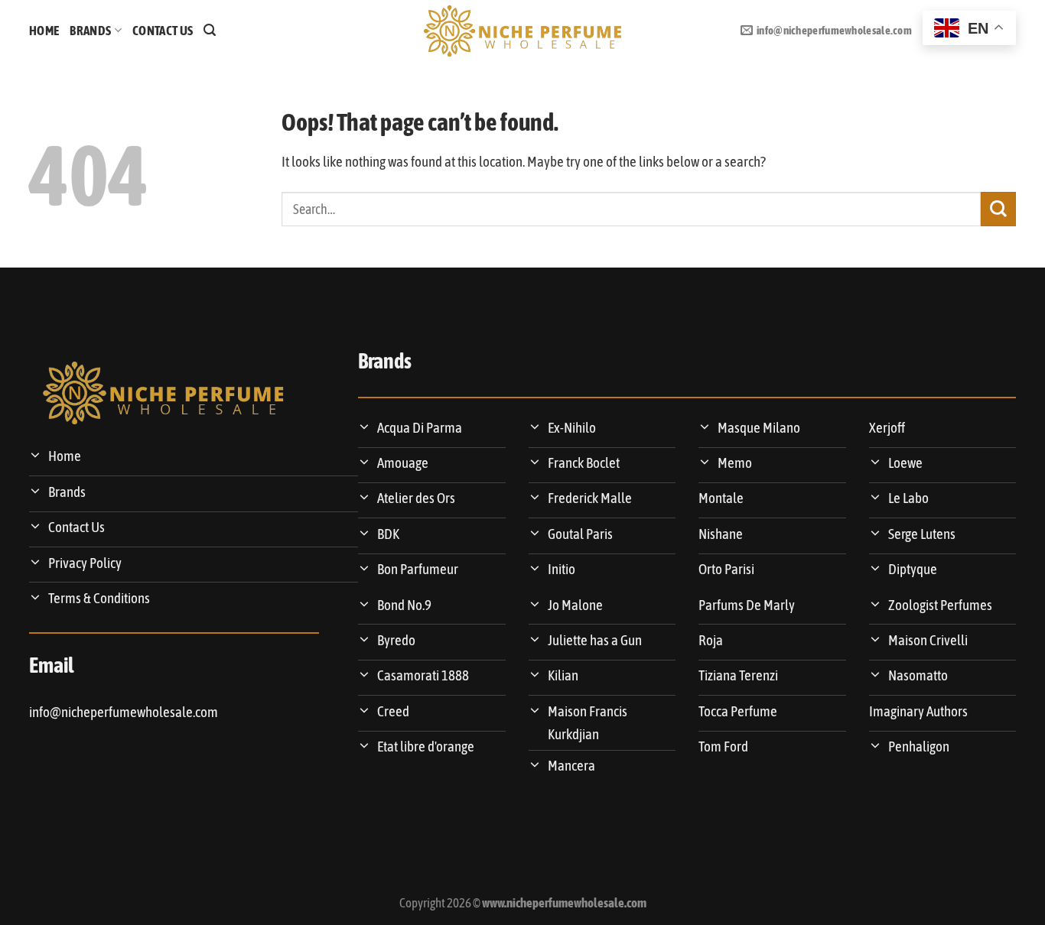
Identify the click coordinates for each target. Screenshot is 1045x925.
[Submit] (998, 209)
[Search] (209, 30)
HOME (44, 30)
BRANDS (90, 30)
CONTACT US (162, 30)
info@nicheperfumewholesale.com (123, 712)
